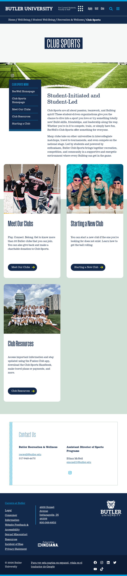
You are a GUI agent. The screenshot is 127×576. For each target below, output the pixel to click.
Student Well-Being (44, 19)
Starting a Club (21, 123)
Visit (96, 8)
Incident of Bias (14, 544)
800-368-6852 (47, 522)
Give (102, 8)
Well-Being (24, 19)
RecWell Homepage (23, 91)
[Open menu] (118, 9)
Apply (90, 8)
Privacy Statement (16, 549)
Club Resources (21, 116)
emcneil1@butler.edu (79, 462)
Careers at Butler (15, 503)
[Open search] (111, 9)
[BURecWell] (12, 76)
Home (11, 19)
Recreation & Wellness (70, 19)
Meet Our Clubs (21, 109)
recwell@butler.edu (30, 454)
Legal (8, 510)
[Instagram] (70, 473)
